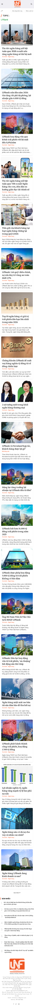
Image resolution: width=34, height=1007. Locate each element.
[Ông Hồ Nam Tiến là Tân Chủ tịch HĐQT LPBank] (17, 603)
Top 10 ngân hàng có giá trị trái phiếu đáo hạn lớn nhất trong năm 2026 (15, 319)
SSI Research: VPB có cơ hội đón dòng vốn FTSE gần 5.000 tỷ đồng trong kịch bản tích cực (19, 910)
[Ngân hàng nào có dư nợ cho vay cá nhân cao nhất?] (17, 818)
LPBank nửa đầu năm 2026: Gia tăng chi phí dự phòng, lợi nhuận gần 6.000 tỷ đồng (16, 95)
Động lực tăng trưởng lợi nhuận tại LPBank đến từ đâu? (16, 488)
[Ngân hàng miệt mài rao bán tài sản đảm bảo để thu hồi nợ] (17, 689)
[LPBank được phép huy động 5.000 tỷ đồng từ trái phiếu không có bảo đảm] (17, 559)
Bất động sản (5, 451)
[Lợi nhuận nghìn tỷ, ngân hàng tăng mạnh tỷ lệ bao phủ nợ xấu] (17, 774)
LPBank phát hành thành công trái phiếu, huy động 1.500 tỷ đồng (14, 747)
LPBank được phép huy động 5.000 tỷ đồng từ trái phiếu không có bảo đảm (16, 576)
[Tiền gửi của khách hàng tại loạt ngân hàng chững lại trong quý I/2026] (17, 214)
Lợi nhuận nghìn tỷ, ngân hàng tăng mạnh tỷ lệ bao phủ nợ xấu (17, 791)
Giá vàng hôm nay (17, 11)
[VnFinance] (17, 4)
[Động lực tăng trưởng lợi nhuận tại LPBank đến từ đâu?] (17, 474)
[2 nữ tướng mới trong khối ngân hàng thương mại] (17, 391)
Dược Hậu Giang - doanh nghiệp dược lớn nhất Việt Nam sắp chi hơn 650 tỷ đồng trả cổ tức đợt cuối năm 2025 (18, 943)
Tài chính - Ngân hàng (8, 56)
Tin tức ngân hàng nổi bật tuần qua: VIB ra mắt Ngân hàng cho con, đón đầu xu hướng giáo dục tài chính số (15, 185)
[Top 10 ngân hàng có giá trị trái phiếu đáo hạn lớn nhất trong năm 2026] (17, 303)
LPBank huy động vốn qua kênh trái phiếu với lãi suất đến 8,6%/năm (15, 139)
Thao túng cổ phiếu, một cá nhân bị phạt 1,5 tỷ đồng (18, 936)
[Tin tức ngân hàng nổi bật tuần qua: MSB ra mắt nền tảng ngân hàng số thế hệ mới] (17, 35)
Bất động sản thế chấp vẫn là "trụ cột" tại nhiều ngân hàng (18, 951)
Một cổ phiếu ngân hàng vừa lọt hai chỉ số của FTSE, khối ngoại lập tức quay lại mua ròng (18, 923)
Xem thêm (16, 892)
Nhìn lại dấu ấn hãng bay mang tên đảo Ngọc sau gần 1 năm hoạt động (18, 929)
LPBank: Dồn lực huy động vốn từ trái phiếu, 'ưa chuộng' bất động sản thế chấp (16, 661)
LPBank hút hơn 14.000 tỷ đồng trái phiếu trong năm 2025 (15, 531)
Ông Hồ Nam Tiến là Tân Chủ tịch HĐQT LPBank (16, 618)
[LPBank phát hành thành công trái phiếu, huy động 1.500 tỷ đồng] (17, 730)
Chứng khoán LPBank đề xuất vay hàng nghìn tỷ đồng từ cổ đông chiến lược (16, 363)
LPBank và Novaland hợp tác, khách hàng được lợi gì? (16, 447)
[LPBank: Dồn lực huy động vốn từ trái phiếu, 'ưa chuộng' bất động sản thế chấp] (17, 644)
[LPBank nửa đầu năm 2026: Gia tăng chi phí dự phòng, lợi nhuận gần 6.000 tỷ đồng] (17, 79)
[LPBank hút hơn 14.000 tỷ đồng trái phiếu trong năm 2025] (17, 515)
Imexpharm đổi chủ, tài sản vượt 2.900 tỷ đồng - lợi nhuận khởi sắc (18, 916)
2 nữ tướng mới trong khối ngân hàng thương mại (15, 406)
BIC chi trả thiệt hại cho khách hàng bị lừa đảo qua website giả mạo (18, 903)
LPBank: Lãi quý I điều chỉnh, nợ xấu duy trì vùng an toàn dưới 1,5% (16, 275)
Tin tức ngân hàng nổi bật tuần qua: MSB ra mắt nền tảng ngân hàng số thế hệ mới (16, 51)
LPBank (4, 19)
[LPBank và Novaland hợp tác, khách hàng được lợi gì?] (17, 432)
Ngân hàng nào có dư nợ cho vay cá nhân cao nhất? (16, 833)
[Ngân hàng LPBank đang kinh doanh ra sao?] (17, 860)
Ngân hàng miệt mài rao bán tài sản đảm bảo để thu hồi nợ (16, 704)
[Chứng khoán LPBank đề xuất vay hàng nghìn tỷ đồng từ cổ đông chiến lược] (17, 347)
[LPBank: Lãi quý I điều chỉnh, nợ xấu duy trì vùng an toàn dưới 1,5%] (17, 258)
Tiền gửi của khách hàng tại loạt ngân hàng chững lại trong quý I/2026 (16, 231)
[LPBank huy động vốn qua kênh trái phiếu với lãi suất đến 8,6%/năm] (17, 123)
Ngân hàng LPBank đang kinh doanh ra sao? (14, 874)
